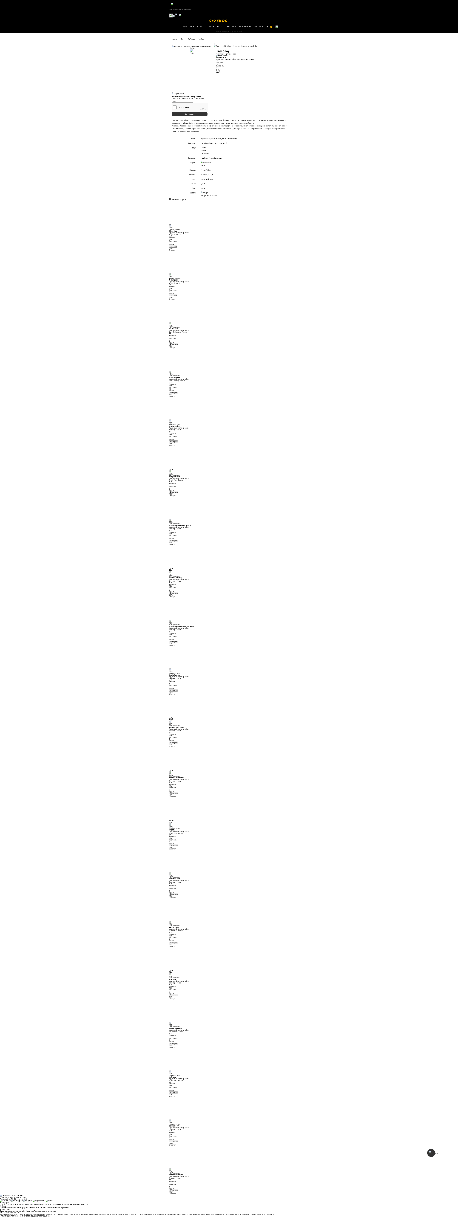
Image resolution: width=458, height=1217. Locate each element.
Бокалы (221, 27)
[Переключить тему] (171, 15)
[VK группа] (28, 1201)
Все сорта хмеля (63, 1208)
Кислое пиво (205, 153)
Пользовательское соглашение (45, 1211)
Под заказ (3, 1204)
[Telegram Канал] (39, 1201)
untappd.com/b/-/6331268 (209, 196)
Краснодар (218, 158)
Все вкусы (54, 1208)
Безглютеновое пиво (30, 1204)
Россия (211, 158)
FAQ (87, 1204)
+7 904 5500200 (218, 20)
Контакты (7, 1211)
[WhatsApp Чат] (17, 1201)
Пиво (185, 27)
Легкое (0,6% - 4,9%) (207, 175)
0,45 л (203, 184)
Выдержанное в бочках (59, 1204)
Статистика (30, 1211)
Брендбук (21, 1211)
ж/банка (203, 188)
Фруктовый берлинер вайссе (226, 59)
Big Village (191, 39)
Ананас (203, 148)
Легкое (251, 59)
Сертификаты (244, 27)
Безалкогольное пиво (15, 1204)
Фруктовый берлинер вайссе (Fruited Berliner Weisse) (219, 139)
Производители (260, 27)
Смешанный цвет (243, 59)
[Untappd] (49, 1201)
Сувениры (231, 27)
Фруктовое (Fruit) (221, 143)
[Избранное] (174, 16)
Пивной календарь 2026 (76, 1204)
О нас (2, 1211)
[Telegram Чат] (5, 1201)
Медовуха (201, 27)
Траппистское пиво (44, 1204)
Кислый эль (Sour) (207, 143)
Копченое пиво (45, 1208)
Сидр (192, 27)
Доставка (14, 1211)
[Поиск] (180, 16)
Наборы (211, 27)
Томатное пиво (34, 1208)
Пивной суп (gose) (22, 1208)
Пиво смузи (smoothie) (8, 1208)
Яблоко (203, 151)
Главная (174, 39)
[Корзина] (177, 16)
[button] (191, 48)
